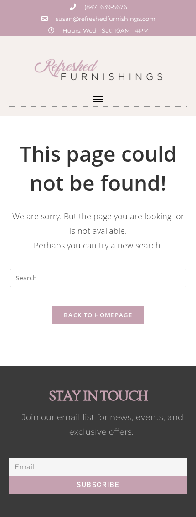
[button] (98, 98)
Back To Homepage (98, 315)
